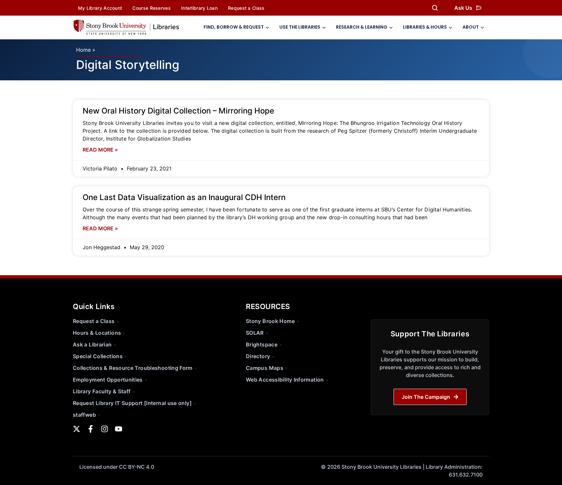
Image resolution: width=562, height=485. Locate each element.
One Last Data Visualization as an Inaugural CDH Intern (184, 197)
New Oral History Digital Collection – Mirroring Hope (178, 110)
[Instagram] (104, 429)
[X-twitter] (76, 429)
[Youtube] (118, 429)
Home (83, 50)
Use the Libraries (299, 27)
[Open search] (435, 8)
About (470, 27)
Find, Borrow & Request (234, 27)
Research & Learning (361, 27)
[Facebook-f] (90, 429)
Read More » (100, 149)
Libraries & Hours (425, 27)
